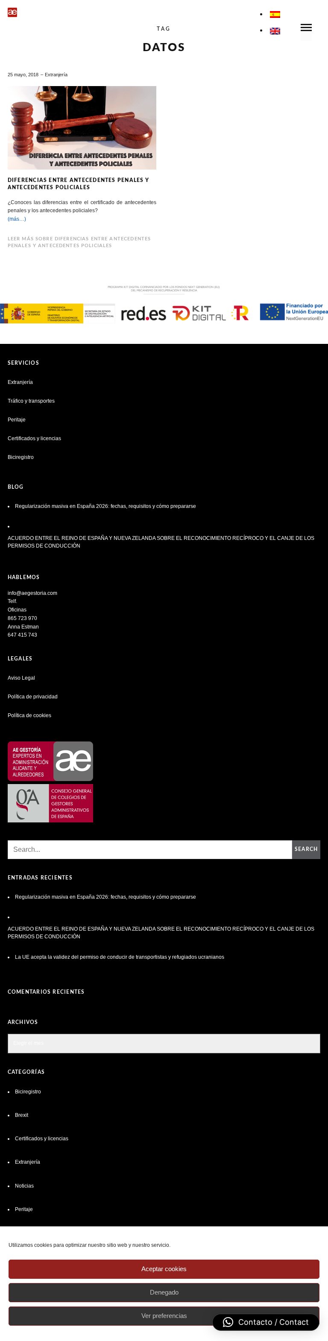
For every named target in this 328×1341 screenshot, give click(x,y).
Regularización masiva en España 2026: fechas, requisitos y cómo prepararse (105, 506)
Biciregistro (21, 457)
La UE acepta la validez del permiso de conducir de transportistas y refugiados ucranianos (120, 957)
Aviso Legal (21, 678)
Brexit (21, 1115)
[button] (265, 1322)
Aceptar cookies (164, 1268)
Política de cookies (29, 715)
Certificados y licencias (34, 438)
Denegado (164, 1292)
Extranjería (56, 74)
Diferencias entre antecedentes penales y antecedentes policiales (78, 184)
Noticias (24, 1186)
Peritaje (17, 420)
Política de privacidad (33, 697)
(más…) (17, 219)
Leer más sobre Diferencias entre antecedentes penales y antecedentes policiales (79, 242)
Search (306, 849)
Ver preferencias (164, 1315)
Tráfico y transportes (31, 401)
